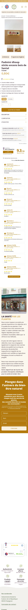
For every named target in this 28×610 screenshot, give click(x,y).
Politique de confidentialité (15, 408)
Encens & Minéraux (10, 16)
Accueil (3, 16)
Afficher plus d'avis (14, 276)
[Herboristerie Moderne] (14, 6)
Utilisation (14, 122)
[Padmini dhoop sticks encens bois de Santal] (10, 48)
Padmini (3, 70)
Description (14, 115)
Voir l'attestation (8, 152)
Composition (14, 118)
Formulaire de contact (8, 604)
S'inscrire (14, 428)
